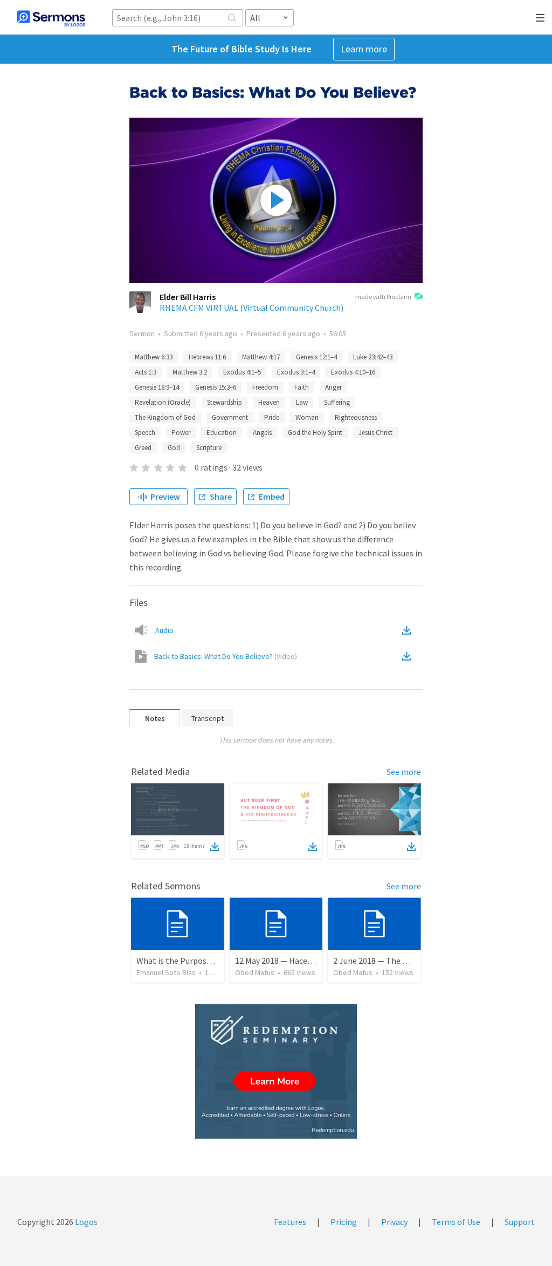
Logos (85, 1221)
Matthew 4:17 (261, 357)
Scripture (209, 447)
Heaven (269, 402)
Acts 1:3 (145, 372)
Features (290, 1221)
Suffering (337, 402)
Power (180, 432)
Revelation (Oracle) (163, 402)
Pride (271, 417)
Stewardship (224, 402)
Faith (301, 387)
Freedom (265, 387)
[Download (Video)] (408, 656)
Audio (164, 630)
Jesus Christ (375, 432)
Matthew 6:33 (153, 357)
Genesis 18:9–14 (157, 387)
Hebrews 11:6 (207, 357)
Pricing (343, 1221)
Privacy (394, 1221)
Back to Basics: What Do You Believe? (225, 656)
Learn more (364, 49)
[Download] (214, 847)
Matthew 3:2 (189, 372)
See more (404, 771)
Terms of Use (456, 1221)
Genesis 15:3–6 (215, 387)
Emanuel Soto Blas (166, 972)
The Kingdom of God (165, 417)
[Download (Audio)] (408, 630)
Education (221, 432)
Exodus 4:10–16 (353, 372)
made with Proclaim (383, 296)
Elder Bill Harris (188, 296)
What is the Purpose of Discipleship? (203, 960)
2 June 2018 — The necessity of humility (406, 960)
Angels (262, 432)
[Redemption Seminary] (276, 1071)
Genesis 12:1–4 (316, 357)
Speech (145, 432)
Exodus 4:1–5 (242, 372)
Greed (143, 447)
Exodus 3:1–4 (296, 372)
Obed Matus (254, 972)
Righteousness (356, 417)
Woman (307, 417)
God (174, 447)
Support (520, 1221)
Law (302, 402)
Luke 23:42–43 (372, 357)
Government (230, 417)
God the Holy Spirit (315, 432)
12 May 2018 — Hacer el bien (286, 960)
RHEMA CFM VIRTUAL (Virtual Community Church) (251, 307)
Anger (333, 387)
